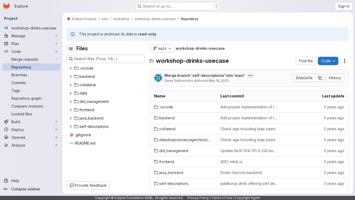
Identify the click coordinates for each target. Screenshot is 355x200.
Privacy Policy (198, 198)
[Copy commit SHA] (320, 78)
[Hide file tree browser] (71, 48)
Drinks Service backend (241, 172)
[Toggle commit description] (250, 75)
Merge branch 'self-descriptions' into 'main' (205, 75)
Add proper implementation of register (249, 107)
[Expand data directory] (71, 93)
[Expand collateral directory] (71, 85)
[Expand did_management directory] (71, 101)
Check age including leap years (247, 129)
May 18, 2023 (219, 81)
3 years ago (334, 107)
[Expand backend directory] (71, 76)
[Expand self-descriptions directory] (71, 126)
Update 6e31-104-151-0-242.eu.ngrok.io (249, 150)
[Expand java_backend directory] (71, 118)
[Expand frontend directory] (71, 110)
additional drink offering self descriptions (249, 183)
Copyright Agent (247, 198)
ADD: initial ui (231, 161)
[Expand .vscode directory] (71, 68)
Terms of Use (221, 198)
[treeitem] (106, 68)
